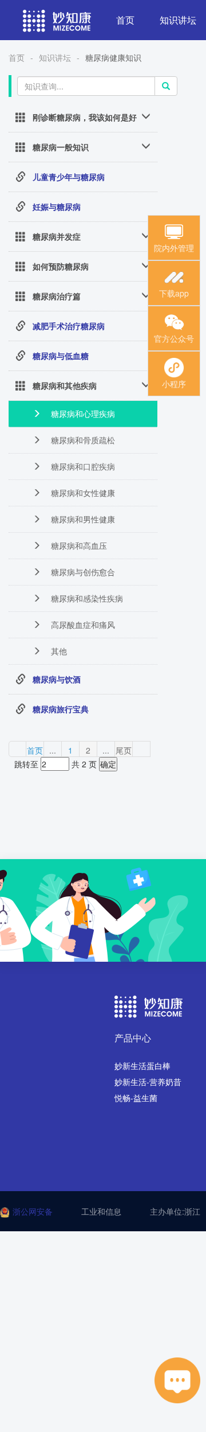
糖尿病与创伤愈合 (82, 572)
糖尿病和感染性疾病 (86, 598)
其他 (58, 651)
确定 (108, 764)
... (52, 750)
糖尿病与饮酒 (57, 679)
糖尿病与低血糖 (61, 355)
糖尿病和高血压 (78, 545)
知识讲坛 (55, 57)
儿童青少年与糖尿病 (69, 176)
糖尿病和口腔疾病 (82, 466)
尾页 (124, 750)
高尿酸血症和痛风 (82, 624)
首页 (125, 19)
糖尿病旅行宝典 (61, 709)
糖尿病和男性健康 (82, 519)
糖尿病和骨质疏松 (82, 440)
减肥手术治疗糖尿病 (69, 325)
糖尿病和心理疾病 (82, 413)
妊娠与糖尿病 (57, 206)
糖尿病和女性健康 (82, 492)
